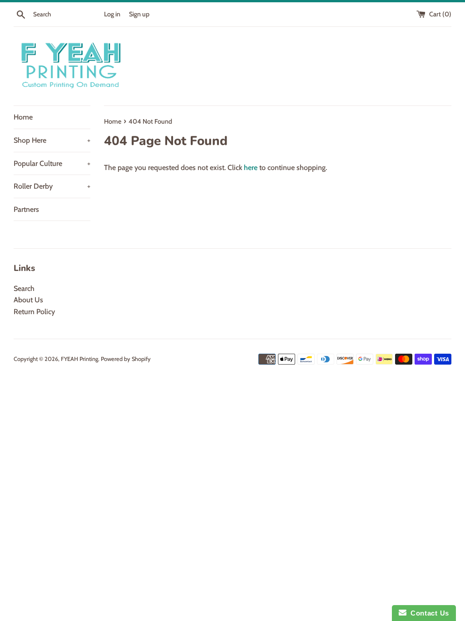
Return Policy (34, 311)
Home (23, 117)
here (250, 167)
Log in (112, 14)
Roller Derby (52, 186)
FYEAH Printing (79, 359)
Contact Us (427, 613)
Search (24, 288)
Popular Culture (52, 163)
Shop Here (52, 140)
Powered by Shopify (126, 359)
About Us (28, 299)
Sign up (139, 14)
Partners (26, 209)
